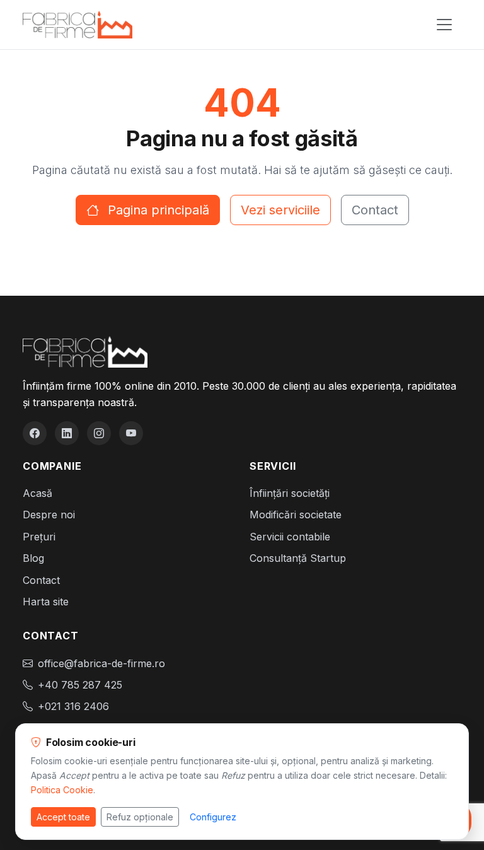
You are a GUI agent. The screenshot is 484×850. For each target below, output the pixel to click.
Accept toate (63, 817)
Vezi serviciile (280, 210)
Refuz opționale (140, 817)
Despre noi (49, 514)
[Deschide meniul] (444, 25)
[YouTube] (131, 433)
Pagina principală (156, 210)
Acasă (37, 493)
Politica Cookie (62, 789)
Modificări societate (296, 514)
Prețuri (39, 536)
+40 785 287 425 (80, 684)
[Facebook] (35, 433)
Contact (375, 210)
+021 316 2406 (73, 706)
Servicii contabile (290, 536)
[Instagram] (99, 433)
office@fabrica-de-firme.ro (101, 663)
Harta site (46, 601)
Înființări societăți (290, 493)
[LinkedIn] (67, 433)
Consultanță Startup (298, 558)
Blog (33, 558)
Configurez (213, 817)
